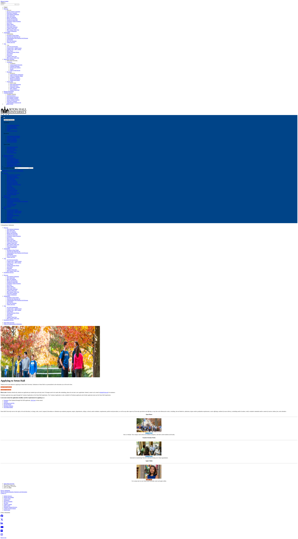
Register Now (149, 433)
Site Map (6, 503)
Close (5, 7)
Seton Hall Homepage (15, 84)
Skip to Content (4, 1)
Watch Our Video (11, 25)
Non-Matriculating (8, 407)
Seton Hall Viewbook (12, 27)
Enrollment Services (9, 272)
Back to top (3, 537)
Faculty (12, 69)
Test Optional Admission (13, 14)
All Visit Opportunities (12, 46)
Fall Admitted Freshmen (13, 97)
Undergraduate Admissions (16, 74)
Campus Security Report (10, 508)
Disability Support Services (10, 507)
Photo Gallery (10, 24)
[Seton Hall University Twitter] (2, 520)
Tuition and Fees (11, 42)
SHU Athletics (13, 88)
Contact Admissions (12, 31)
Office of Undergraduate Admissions (13, 324)
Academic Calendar (15, 77)
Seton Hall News (14, 85)
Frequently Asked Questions (14, 21)
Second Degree (7, 404)
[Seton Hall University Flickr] (2, 531)
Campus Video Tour (12, 28)
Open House (10, 50)
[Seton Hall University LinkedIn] (2, 523)
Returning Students (8, 406)
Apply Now (9, 104)
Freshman (6, 400)
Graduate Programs (14, 66)
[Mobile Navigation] (4, 117)
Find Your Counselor (12, 13)
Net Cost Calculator (12, 41)
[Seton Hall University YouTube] (2, 527)
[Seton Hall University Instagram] (2, 535)
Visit (5, 43)
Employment (7, 510)
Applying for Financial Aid (13, 36)
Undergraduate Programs (16, 64)
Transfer (6, 401)
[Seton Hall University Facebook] (2, 516)
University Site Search (9, 168)
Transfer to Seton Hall (12, 20)
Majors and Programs (12, 18)
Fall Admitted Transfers (12, 98)
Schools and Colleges (15, 67)
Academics (9, 62)
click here (33, 400)
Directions (9, 55)
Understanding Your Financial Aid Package (17, 38)
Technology (7, 500)
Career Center (7, 498)
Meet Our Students (11, 17)
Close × (3, 2)
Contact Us (3, 493)
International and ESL (9, 403)
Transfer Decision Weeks (13, 52)
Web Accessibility (8, 501)
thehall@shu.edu (104, 392)
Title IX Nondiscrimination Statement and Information (14, 492)
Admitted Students (8, 92)
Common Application (6, 389)
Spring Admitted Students (13, 99)
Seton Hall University (9, 59)
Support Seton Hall (14, 90)
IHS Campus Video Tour (13, 29)
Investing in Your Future (13, 35)
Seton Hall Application (6, 387)
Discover (6, 8)
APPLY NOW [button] (7, 195)
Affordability (7, 32)
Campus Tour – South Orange (14, 48)
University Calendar (15, 87)
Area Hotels (10, 53)
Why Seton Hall (11, 15)
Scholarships (10, 39)
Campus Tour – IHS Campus (14, 49)
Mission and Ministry (15, 78)
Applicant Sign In (11, 95)
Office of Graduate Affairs (16, 76)
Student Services (8, 496)
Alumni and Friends (15, 80)
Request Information (9, 91)
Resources (9, 71)
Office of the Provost (15, 70)
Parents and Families (9, 497)
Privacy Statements (5, 490)
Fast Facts (9, 22)
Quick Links (10, 81)
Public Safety (7, 505)
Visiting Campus (8, 504)
